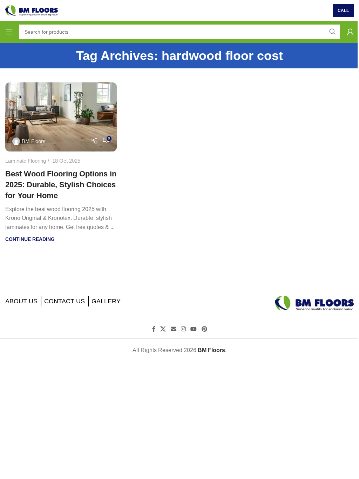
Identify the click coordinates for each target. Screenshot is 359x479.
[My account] (350, 32)
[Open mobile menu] (9, 32)
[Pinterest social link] (204, 329)
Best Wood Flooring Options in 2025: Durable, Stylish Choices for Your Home (60, 184)
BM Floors (34, 141)
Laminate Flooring (25, 161)
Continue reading (30, 239)
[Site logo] (31, 10)
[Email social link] (173, 329)
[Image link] (314, 303)
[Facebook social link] (154, 329)
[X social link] (163, 329)
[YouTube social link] (193, 329)
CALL (343, 10)
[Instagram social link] (183, 329)
